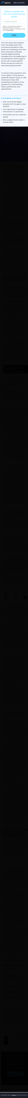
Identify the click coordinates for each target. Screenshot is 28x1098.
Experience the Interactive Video (15, 1073)
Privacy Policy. (10, 30)
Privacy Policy (20, 1095)
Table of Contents (19, 2)
